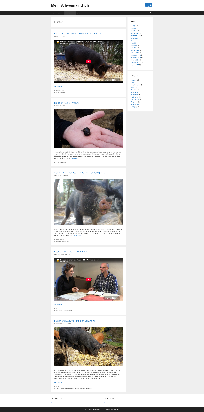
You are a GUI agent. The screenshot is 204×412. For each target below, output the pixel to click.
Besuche (58, 90)
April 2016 (134, 45)
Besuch (64, 241)
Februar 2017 (135, 33)
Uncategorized (135, 104)
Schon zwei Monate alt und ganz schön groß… (79, 172)
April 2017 (134, 28)
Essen (133, 82)
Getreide (82, 388)
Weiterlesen (58, 86)
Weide (89, 388)
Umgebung (63, 308)
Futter (62, 90)
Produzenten (135, 97)
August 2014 (135, 65)
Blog (54, 13)
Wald (86, 388)
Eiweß (57, 388)
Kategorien (69, 13)
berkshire (58, 241)
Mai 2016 (134, 43)
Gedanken (134, 90)
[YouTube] (150, 5)
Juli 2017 (133, 26)
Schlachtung (135, 99)
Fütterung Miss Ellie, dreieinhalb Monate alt (78, 33)
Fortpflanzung (135, 85)
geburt (70, 310)
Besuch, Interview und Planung (71, 251)
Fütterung (62, 92)
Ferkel (67, 241)
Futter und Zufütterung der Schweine (74, 320)
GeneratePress (114, 409)
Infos (59, 13)
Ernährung (67, 388)
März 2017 (134, 31)
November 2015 (136, 57)
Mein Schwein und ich (70, 5)
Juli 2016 (133, 40)
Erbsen (62, 388)
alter (57, 310)
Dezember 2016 (136, 35)
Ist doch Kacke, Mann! (66, 102)
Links (78, 13)
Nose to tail (134, 94)
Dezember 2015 (136, 55)
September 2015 (136, 62)
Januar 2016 (135, 53)
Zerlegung (134, 107)
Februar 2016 (135, 50)
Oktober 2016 (135, 38)
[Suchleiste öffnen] (150, 13)
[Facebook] (147, 5)
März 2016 (134, 48)
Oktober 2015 (135, 60)
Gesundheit (63, 162)
